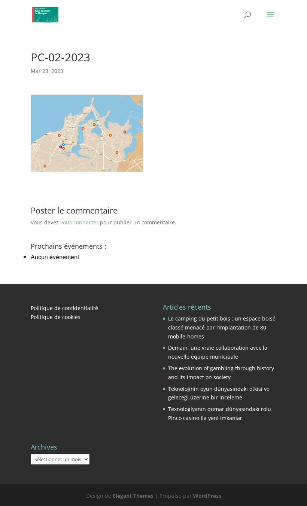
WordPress (207, 495)
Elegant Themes (133, 495)
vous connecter (79, 222)
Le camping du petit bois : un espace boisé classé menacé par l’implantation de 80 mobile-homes (222, 327)
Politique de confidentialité (64, 308)
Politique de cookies (55, 317)
